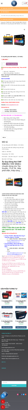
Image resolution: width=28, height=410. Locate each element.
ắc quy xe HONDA (10, 260)
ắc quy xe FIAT (10, 259)
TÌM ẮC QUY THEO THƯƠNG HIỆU (14, 22)
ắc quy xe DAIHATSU (14, 257)
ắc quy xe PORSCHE (7, 271)
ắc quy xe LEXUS (17, 264)
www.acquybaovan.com (12, 104)
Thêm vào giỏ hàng (12, 64)
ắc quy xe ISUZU (16, 263)
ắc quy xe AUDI (8, 256)
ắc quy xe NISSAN (6, 269)
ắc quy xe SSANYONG (18, 271)
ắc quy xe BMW (16, 256)
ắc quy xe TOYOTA (14, 272)
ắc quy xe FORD (18, 259)
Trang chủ (3, 22)
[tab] (4, 137)
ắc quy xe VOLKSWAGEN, (13, 274)
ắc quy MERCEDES (11, 266)
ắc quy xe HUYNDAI (7, 263)
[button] (2, 3)
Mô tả (4, 137)
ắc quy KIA (9, 264)
